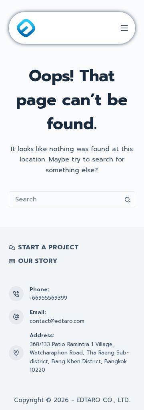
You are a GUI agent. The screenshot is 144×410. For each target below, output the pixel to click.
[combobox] (64, 199)
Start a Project (48, 247)
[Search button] (127, 199)
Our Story (38, 261)
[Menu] (124, 28)
